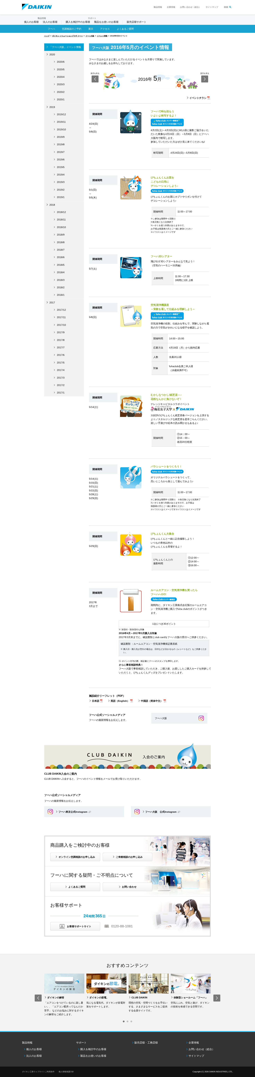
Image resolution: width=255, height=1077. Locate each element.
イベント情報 (102, 36)
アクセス (105, 28)
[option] (64, 995)
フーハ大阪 (90, 36)
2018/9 (61, 234)
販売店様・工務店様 (146, 1042)
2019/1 (61, 197)
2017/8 (61, 340)
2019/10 (61, 129)
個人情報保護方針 (66, 1072)
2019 (52, 107)
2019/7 (61, 152)
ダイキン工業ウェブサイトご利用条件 (38, 1072)
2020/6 (61, 61)
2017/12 (61, 309)
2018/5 (61, 264)
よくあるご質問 (76, 886)
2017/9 (61, 332)
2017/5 (61, 362)
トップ (46, 36)
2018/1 (61, 295)
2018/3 (61, 280)
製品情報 (158, 7)
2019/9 (61, 137)
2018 (52, 204)
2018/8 (61, 242)
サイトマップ (212, 7)
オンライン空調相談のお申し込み (77, 857)
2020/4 (61, 77)
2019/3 (61, 182)
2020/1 (61, 99)
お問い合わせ (129, 886)
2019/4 (61, 174)
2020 (52, 54)
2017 (52, 302)
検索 (226, 7)
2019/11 (61, 121)
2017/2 (61, 385)
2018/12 (61, 212)
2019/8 (61, 144)
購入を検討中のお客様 (93, 1049)
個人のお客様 (34, 1049)
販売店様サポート (136, 21)
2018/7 (61, 249)
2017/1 (61, 392)
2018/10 (61, 227)
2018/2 (61, 287)
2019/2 (61, 189)
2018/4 (61, 272)
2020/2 (61, 92)
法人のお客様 (34, 1055)
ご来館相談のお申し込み (129, 857)
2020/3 (61, 84)
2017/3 (61, 377)
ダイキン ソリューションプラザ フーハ (67, 36)
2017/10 (61, 325)
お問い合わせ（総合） (190, 7)
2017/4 (61, 370)
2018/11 (61, 219)
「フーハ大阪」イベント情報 (65, 47)
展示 (90, 28)
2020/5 (61, 69)
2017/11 (61, 317)
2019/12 (61, 114)
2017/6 (61, 355)
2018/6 (61, 257)
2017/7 (61, 347)
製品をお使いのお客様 (93, 1055)
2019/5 (61, 167)
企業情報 (171, 7)
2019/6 (61, 159)
